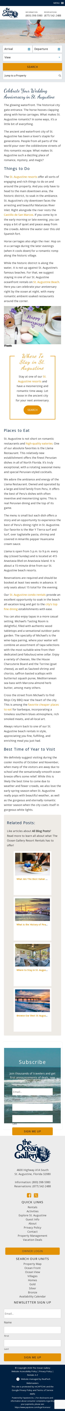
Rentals (32, 1207)
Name (16, 1099)
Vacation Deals (32, 1240)
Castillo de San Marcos (18, 215)
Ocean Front (32, 1268)
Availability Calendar (32, 1296)
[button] (56, 3)
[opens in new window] (29, 1195)
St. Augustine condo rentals (28, 594)
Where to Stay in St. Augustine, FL (35, 970)
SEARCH (32, 410)
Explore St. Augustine (32, 1215)
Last (14, 1123)
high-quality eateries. (39, 443)
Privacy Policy (32, 1227)
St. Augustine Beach (46, 282)
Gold (32, 1284)
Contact (32, 1231)
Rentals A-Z (32, 1375)
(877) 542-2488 (52, 14)
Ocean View (32, 1272)
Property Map (32, 1264)
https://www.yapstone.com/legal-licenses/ (32, 1407)
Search (32, 67)
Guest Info (32, 1219)
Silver (32, 1288)
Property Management (32, 1235)
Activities (33, 1211)
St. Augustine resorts (23, 177)
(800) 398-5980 (34, 14)
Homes (32, 1280)
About (33, 1223)
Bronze (32, 1292)
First (14, 1112)
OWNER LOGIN (32, 1251)
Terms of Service (45, 1390)
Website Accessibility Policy (24, 1371)
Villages (32, 1276)
